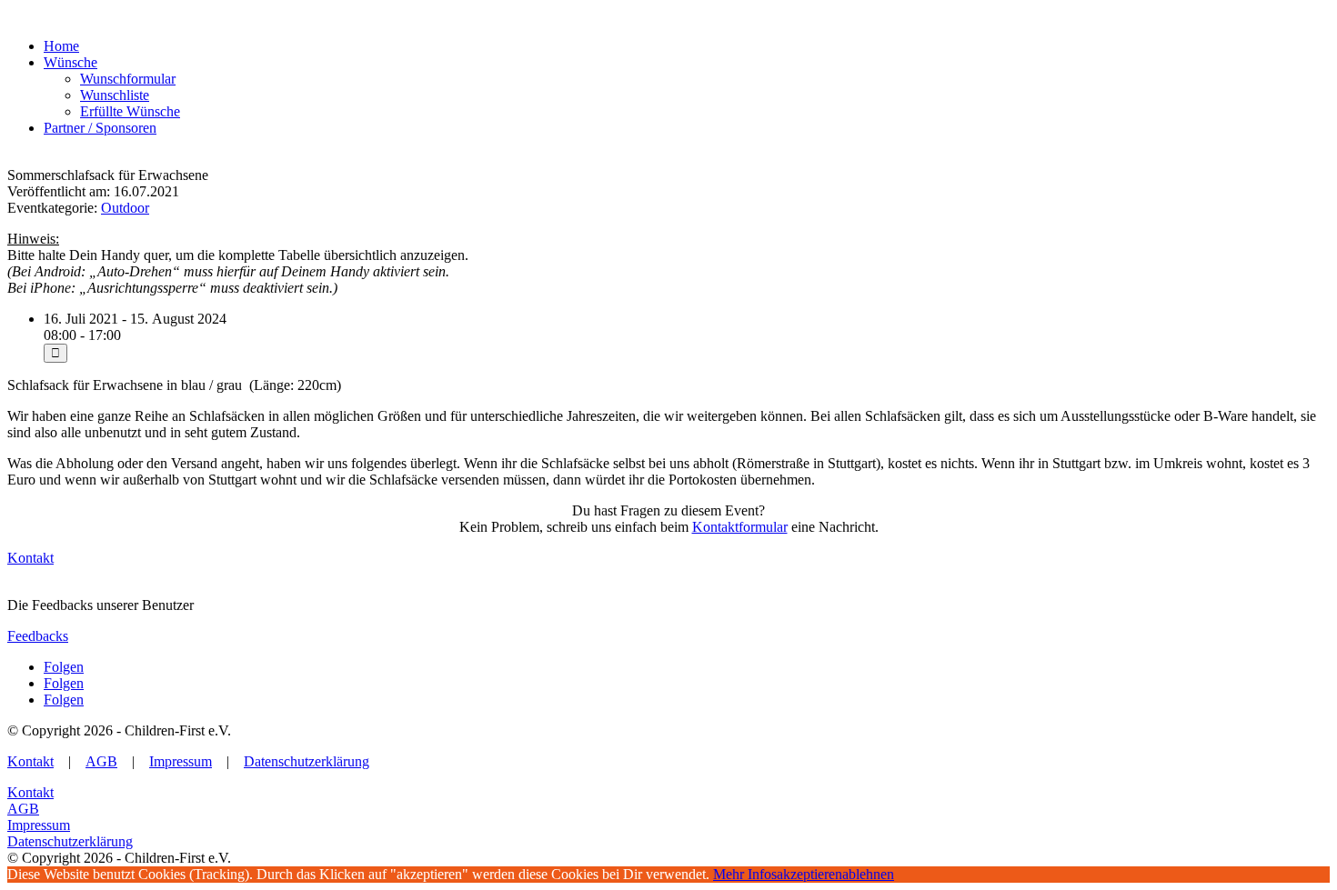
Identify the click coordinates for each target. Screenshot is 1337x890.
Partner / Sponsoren (100, 127)
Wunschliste (114, 95)
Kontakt (30, 557)
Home (61, 46)
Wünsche (70, 62)
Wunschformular (128, 78)
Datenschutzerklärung (306, 761)
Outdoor (125, 207)
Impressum (180, 761)
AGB (101, 761)
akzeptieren (809, 874)
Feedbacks (37, 636)
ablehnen (868, 874)
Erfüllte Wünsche (130, 111)
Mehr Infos (745, 874)
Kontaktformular (740, 527)
